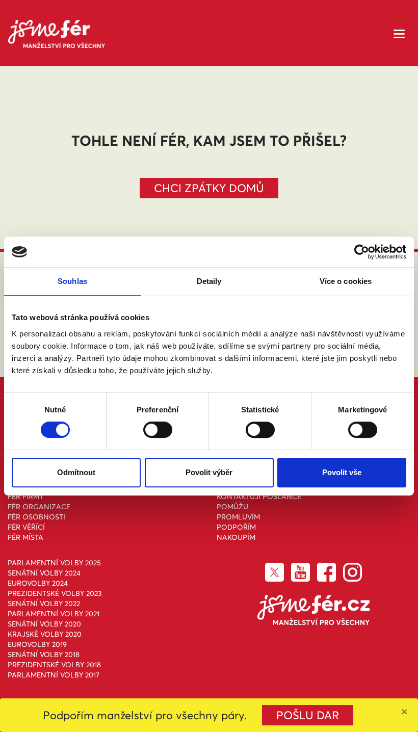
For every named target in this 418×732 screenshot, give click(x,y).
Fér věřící (26, 527)
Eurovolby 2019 (37, 644)
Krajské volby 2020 (45, 634)
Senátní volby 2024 (44, 573)
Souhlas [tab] (72, 281)
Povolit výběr (209, 472)
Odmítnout (76, 472)
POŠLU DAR (307, 715)
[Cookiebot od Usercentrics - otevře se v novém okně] (361, 251)
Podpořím (236, 527)
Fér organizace (39, 506)
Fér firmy (25, 496)
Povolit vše (341, 472)
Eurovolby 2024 (38, 583)
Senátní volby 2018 (44, 654)
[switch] (157, 430)
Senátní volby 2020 (44, 624)
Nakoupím (236, 537)
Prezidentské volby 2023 (55, 593)
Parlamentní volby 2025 (54, 562)
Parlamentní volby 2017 (53, 674)
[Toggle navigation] (399, 32)
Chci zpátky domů (209, 188)
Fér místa (25, 537)
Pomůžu (232, 506)
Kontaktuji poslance (259, 496)
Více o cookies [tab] (346, 281)
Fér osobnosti (36, 516)
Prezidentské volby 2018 (54, 664)
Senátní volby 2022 (44, 603)
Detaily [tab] (209, 281)
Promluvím (238, 516)
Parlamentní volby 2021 (53, 613)
